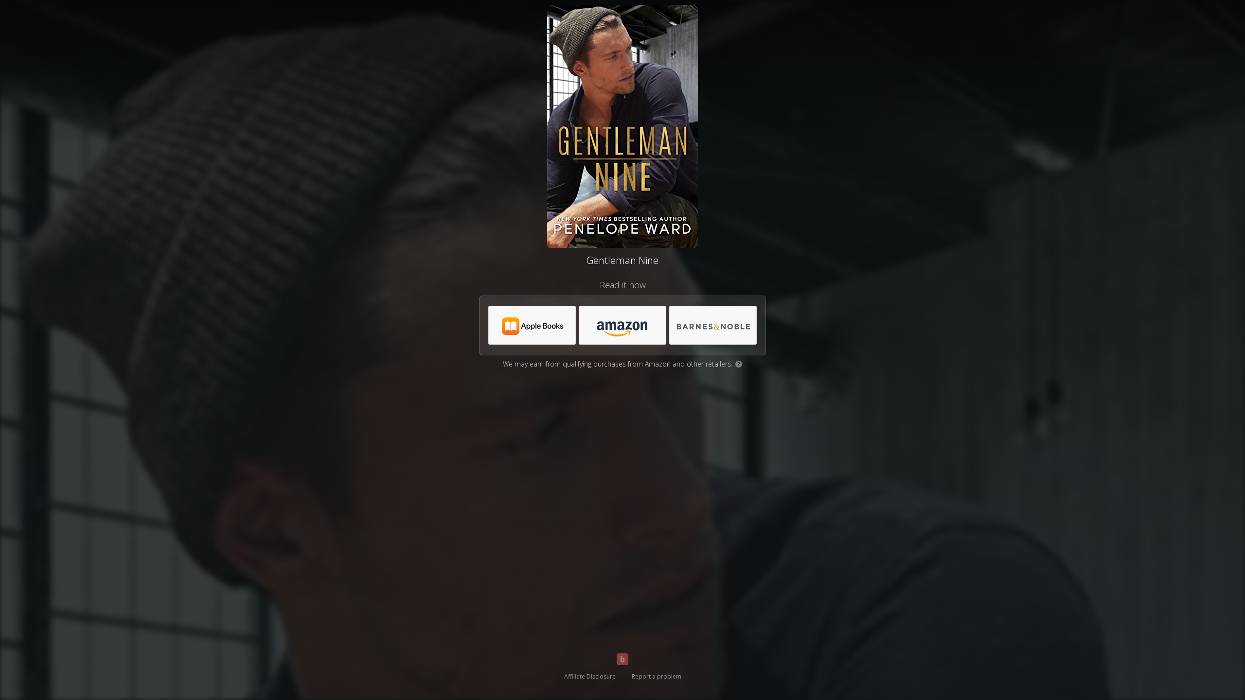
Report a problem (656, 676)
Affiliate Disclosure (590, 676)
